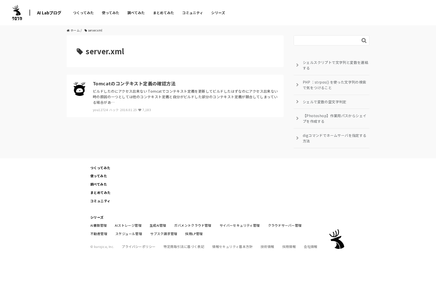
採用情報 (289, 246)
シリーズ (218, 12)
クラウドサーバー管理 (285, 225)
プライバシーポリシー (138, 246)
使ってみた (110, 12)
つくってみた (83, 12)
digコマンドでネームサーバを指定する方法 (335, 138)
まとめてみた (163, 12)
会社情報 (310, 246)
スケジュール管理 (128, 233)
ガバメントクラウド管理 (192, 225)
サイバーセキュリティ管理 (240, 225)
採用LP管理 (194, 233)
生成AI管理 (158, 225)
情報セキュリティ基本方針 (232, 246)
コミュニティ (192, 12)
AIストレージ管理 (128, 225)
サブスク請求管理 (163, 233)
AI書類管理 (98, 225)
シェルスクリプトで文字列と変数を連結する (335, 65)
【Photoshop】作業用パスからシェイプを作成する (334, 118)
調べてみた (136, 12)
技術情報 (267, 246)
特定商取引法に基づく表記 (184, 246)
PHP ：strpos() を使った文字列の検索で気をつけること (334, 85)
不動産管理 (98, 233)
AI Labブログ (49, 13)
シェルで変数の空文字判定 (324, 101)
